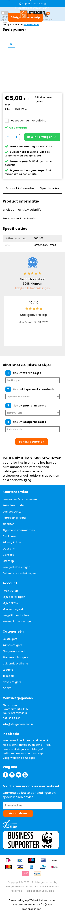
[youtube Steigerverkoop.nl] (25, 775)
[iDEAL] (9, 862)
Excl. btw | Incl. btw (5, 20)
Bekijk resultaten (31, 441)
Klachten (9, 524)
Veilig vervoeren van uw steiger (24, 753)
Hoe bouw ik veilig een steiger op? (25, 740)
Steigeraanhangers (15, 657)
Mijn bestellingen (14, 597)
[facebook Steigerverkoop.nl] (5, 775)
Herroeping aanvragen (18, 621)
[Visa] (21, 869)
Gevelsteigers (12, 682)
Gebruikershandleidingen (19, 573)
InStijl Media (46, 891)
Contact (8, 555)
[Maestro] (33, 862)
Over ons (9, 548)
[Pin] (44, 862)
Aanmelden (18, 813)
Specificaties (49, 188)
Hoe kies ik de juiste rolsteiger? (23, 749)
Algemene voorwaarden (19, 530)
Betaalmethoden (14, 505)
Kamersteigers (12, 645)
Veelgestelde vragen (16, 567)
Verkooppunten (13, 511)
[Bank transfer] (55, 862)
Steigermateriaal (14, 651)
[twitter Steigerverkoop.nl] (18, 775)
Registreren (10, 590)
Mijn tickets (10, 603)
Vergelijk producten (16, 615)
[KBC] (44, 869)
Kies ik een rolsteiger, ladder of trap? (27, 745)
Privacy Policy (12, 542)
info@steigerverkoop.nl (18, 724)
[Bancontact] (21, 862)
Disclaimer (10, 536)
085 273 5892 (12, 718)
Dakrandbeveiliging (15, 663)
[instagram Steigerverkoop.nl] (12, 775)
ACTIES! (7, 688)
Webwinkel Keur (39, 900)
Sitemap (8, 561)
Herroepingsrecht (14, 518)
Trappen (8, 676)
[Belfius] (55, 869)
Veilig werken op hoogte (19, 758)
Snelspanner (31, 24)
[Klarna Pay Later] (27, 875)
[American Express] (33, 869)
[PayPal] (38, 875)
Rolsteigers (10, 639)
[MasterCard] (9, 869)
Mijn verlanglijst (13, 609)
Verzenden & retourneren (20, 499)
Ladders (8, 670)
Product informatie (19, 188)
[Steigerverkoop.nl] (32, 14)
